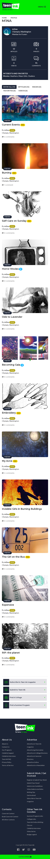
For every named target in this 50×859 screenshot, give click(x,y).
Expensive (8, 604)
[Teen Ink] (12, 6)
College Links (31, 819)
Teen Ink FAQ (6, 759)
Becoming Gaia (11, 364)
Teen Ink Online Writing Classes (35, 823)
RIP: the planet (11, 652)
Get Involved (31, 795)
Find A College (16, 697)
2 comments (9, 473)
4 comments (9, 137)
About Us (5, 744)
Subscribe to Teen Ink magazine (34, 799)
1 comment (8, 185)
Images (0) (36, 87)
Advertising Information (35, 750)
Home (4, 18)
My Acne (7, 461)
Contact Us (5, 747)
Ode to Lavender (12, 316)
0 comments (9, 233)
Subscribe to (22, 682)
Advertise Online (33, 762)
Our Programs (7, 750)
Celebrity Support (8, 753)
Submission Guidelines (35, 786)
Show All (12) (9, 87)
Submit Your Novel (33, 783)
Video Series (31, 831)
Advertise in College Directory (37, 753)
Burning (6, 172)
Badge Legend (32, 834)
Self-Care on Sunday (14, 220)
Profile (14, 18)
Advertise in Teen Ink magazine (34, 745)
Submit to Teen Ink (17, 690)
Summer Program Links (35, 816)
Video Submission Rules (35, 789)
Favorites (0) (9, 91)
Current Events (11, 124)
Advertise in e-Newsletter (36, 765)
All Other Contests (8, 820)
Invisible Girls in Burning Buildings (22, 509)
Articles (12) (23, 87)
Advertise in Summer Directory (34, 757)
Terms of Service (7, 765)
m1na (6, 130)
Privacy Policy (6, 762)
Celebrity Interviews (9, 756)
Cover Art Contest (8, 813)
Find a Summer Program (20, 705)
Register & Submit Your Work (37, 780)
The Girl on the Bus (13, 556)
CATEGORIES (24, 857)
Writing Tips (31, 792)
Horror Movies (10, 268)
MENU (41, 7)
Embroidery (9, 412)
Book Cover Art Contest (10, 817)
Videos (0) (23, 91)
